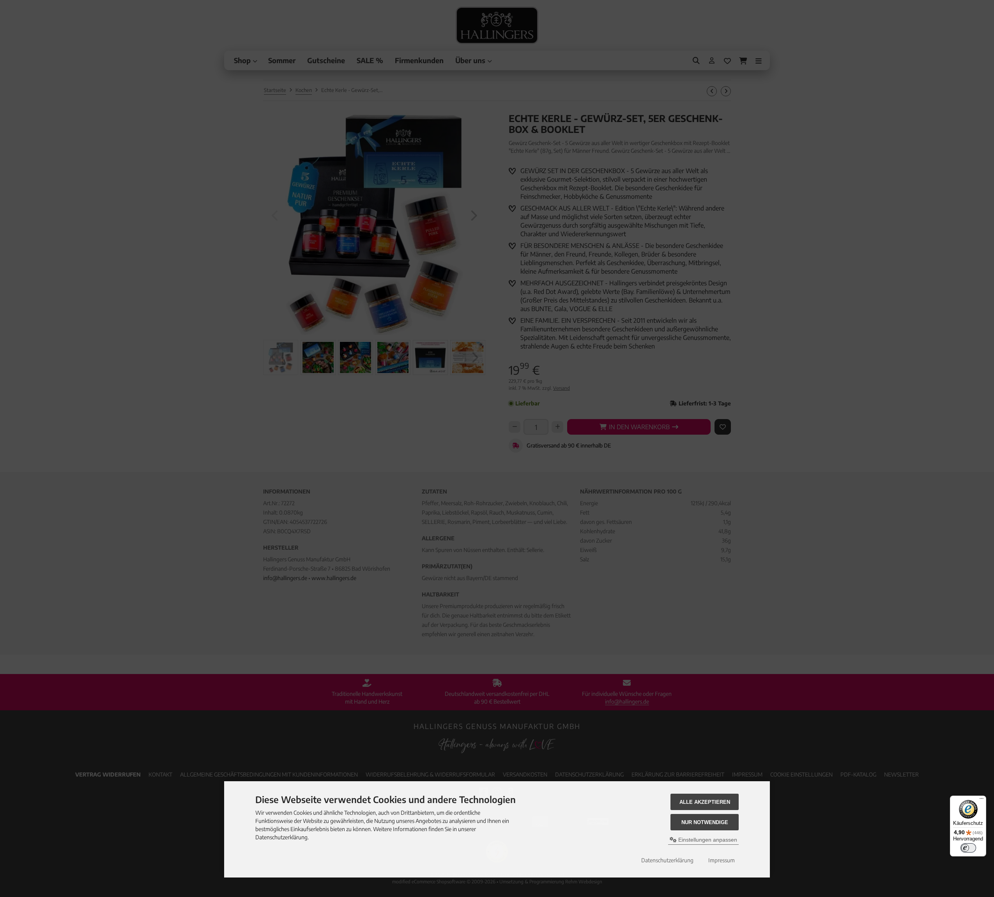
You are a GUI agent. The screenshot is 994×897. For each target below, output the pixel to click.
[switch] (968, 848)
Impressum (721, 860)
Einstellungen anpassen (707, 840)
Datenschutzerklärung (667, 860)
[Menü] (981, 800)
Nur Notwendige (704, 822)
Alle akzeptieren (704, 802)
